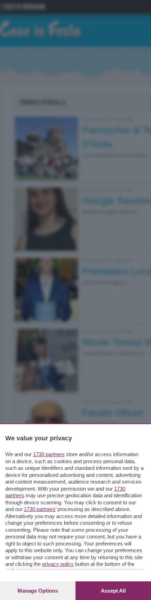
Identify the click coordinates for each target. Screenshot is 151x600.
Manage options (38, 591)
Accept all (113, 591)
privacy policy (58, 564)
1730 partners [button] (49, 454)
